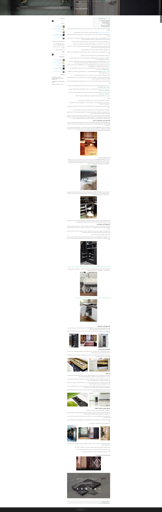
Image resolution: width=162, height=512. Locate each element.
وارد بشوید (100, 503)
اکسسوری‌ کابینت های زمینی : (105, 21)
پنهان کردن (99, 18)
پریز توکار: (108, 24)
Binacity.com (83, 510)
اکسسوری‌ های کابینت (59, 31)
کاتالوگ (87, 1)
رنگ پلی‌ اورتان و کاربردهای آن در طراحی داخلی (57, 29)
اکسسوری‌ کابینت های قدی (106, 22)
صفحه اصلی (100, 1)
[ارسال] (53, 21)
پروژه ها (90, 1)
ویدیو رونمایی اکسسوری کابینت (105, 26)
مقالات (81, 7)
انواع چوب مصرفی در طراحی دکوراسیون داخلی (58, 26)
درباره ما (81, 1)
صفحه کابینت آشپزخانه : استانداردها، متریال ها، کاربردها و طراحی (57, 35)
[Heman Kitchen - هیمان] (106, 1)
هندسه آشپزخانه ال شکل (58, 71)
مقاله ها (93, 1)
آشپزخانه (100, 32)
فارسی (63, 1)
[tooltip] (161, 13)
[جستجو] (58, 1)
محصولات (96, 1)
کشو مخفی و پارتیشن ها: (106, 23)
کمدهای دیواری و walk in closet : (105, 25)
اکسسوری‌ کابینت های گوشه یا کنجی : (104, 20)
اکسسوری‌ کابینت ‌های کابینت (106, 32)
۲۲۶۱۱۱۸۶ (57, 49)
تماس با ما (77, 1)
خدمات (84, 1)
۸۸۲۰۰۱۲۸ (60, 49)
